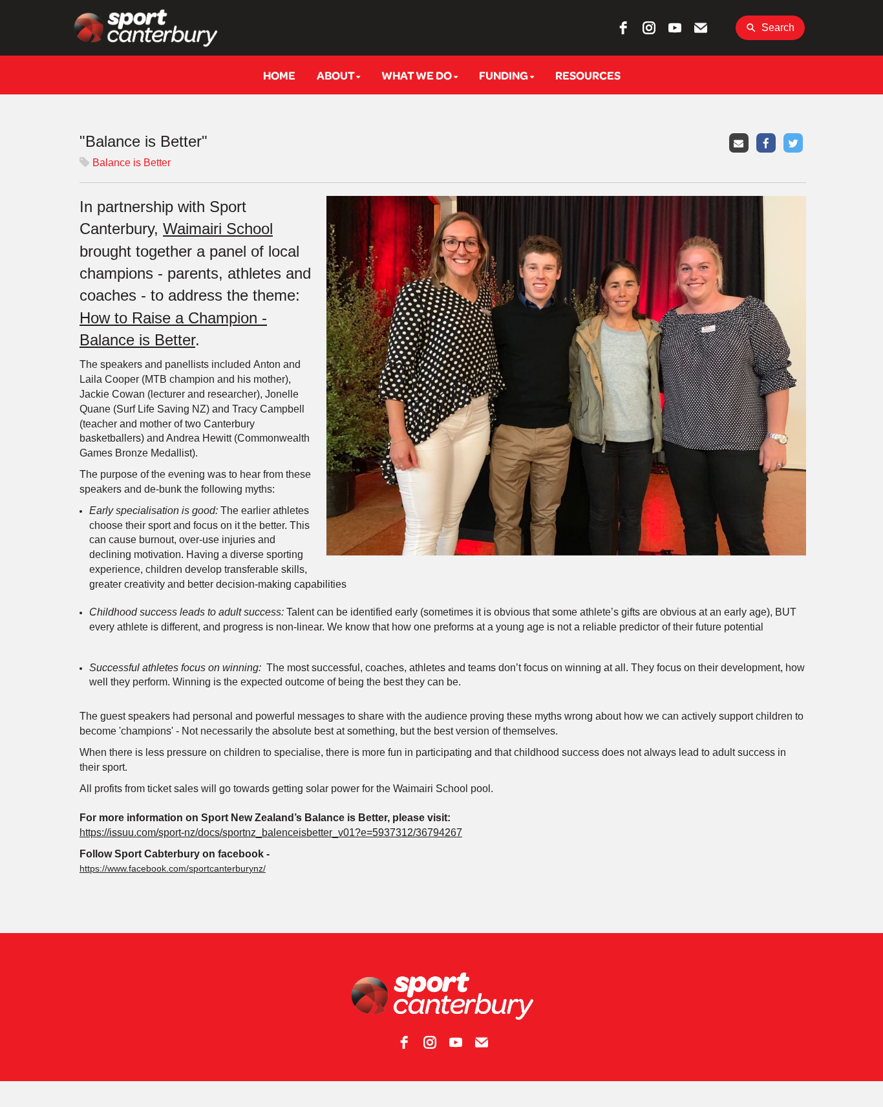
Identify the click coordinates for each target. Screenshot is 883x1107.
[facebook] (623, 28)
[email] (701, 28)
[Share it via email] (740, 142)
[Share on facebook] (767, 142)
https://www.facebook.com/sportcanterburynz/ (173, 868)
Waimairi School (218, 228)
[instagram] (649, 28)
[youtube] (675, 28)
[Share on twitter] (794, 142)
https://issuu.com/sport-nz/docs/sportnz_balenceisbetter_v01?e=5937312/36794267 (271, 832)
